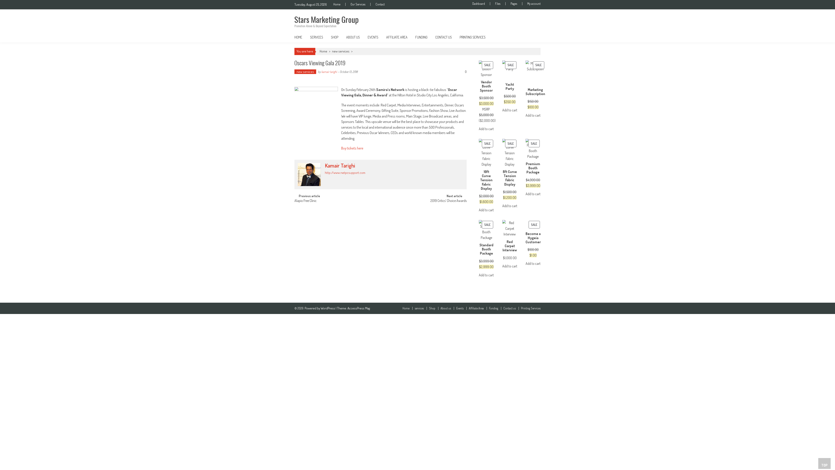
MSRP (486, 109)
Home (336, 4)
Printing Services (473, 37)
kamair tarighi (329, 72)
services (316, 37)
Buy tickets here (352, 148)
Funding (421, 37)
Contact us (443, 37)
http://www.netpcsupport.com (345, 173)
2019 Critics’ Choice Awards (448, 201)
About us (353, 37)
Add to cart (486, 129)
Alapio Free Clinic (305, 201)
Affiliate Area (396, 37)
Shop (334, 37)
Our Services (358, 4)
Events (373, 37)
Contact (380, 4)
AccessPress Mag (358, 308)
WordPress (328, 308)
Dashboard (478, 3)
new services (340, 51)
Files (497, 3)
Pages (514, 3)
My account (534, 3)
